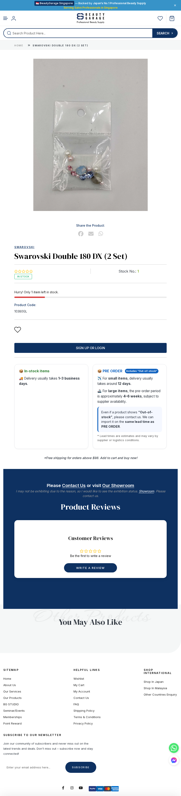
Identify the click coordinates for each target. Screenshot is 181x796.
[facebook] (80, 234)
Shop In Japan (154, 681)
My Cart (79, 685)
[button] (5, 18)
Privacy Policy (83, 723)
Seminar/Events (14, 710)
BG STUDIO (11, 704)
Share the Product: (90, 225)
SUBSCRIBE (81, 767)
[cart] (174, 18)
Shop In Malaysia (155, 688)
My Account (82, 691)
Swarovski (24, 247)
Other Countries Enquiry (160, 694)
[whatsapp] (100, 234)
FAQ (76, 704)
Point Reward (12, 723)
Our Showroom (118, 485)
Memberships (12, 717)
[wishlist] (160, 18)
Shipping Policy (84, 710)
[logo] (90, 18)
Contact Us (74, 485)
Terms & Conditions (87, 717)
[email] (91, 234)
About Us (9, 685)
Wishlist (79, 678)
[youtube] (80, 787)
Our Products (12, 697)
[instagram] (72, 787)
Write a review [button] (90, 568)
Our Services (12, 691)
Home (18, 45)
